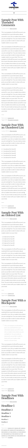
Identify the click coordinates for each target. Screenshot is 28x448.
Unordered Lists (12, 207)
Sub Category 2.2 (7, 433)
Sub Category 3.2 (12, 435)
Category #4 (6, 430)
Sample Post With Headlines (12, 397)
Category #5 (13, 430)
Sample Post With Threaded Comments (12, 22)
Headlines (10, 437)
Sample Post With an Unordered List (12, 126)
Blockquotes (11, 390)
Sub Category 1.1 (20, 430)
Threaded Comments (13, 120)
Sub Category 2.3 (16, 433)
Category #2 (17, 428)
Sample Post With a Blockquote (13, 302)
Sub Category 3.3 (21, 435)
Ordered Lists (11, 295)
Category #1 (11, 118)
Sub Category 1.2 (5, 431)
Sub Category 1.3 (14, 431)
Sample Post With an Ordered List (12, 214)
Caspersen (14, 5)
